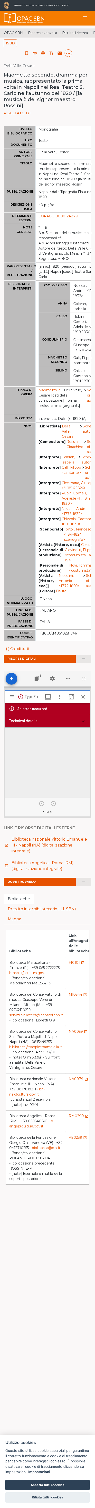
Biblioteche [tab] (19, 899)
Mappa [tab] (14, 919)
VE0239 (78, 1137)
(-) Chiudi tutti (17, 649)
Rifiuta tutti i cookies (47, 1497)
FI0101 (77, 962)
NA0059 (78, 1031)
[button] (34, 53)
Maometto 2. (49, 390)
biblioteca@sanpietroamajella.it (35, 1047)
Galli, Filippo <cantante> (71, 470)
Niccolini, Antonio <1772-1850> (69, 580)
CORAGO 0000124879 (58, 216)
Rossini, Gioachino (74, 444)
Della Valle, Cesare (68, 431)
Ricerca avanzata (42, 33)
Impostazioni (39, 1472)
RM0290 (79, 1116)
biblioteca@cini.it (46, 1148)
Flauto (61, 591)
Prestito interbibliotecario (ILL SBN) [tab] (42, 909)
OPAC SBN (13, 33)
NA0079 (78, 1079)
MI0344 (78, 994)
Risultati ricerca (75, 33)
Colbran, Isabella (68, 459)
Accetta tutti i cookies (47, 1485)
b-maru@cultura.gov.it (28, 973)
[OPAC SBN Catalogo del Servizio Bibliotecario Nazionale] (10, 18)
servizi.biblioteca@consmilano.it (36, 1015)
